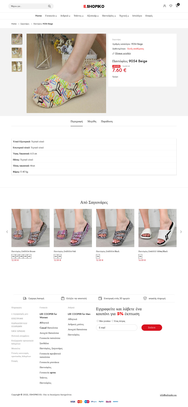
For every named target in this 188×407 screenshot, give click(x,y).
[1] (49, 6)
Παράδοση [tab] (107, 121)
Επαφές (149, 15)
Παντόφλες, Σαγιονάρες (51, 348)
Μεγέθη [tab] (92, 121)
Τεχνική (123, 15)
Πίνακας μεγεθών (123, 53)
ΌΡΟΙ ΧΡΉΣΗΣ (18, 331)
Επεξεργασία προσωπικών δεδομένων (22, 342)
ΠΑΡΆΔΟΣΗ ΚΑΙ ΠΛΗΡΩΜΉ (19, 325)
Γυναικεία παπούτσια (50, 338)
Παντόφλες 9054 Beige (43, 23)
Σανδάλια (44, 343)
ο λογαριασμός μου (19, 313)
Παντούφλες (108, 15)
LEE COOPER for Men (79, 314)
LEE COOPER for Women (48, 315)
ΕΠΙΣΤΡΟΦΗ (17, 318)
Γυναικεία (50, 15)
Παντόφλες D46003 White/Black (152, 251)
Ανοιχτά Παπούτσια (49, 333)
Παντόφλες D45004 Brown (23, 251)
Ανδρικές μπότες (76, 324)
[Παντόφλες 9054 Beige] (66, 73)
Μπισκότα (15, 348)
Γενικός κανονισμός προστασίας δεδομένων (21, 355)
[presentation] (7, 231)
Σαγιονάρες (25, 23)
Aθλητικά (44, 322)
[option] (16, 40)
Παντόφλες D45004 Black (107, 251)
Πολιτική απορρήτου (20, 335)
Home (38, 15)
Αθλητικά (72, 319)
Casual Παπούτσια (49, 327)
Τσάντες (77, 15)
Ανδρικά (64, 15)
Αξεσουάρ (92, 15)
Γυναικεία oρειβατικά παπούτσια (50, 355)
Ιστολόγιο (137, 15)
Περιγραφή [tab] (77, 121)
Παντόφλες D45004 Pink (65, 251)
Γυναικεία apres (48, 372)
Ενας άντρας (119, 321)
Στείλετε (152, 327)
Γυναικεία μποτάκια (49, 362)
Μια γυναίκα (104, 321)
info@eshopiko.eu (168, 395)
